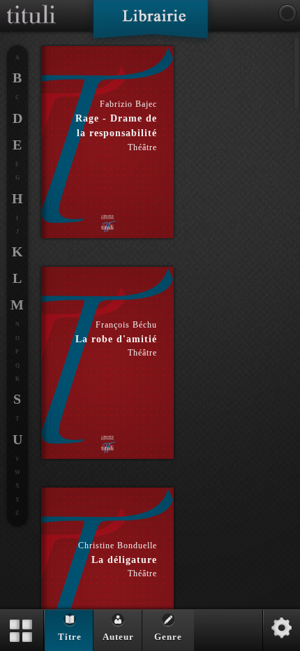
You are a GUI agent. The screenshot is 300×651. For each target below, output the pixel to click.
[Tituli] (31, 5)
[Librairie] (150, 23)
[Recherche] (287, 13)
